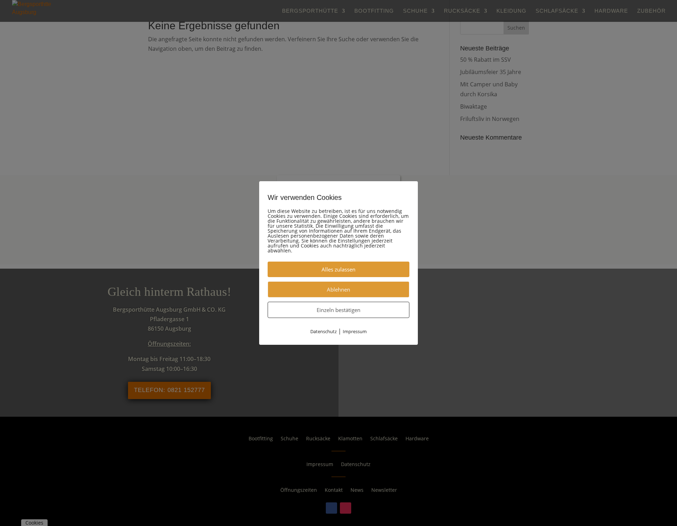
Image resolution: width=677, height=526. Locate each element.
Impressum (355, 331)
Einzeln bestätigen (338, 309)
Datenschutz (323, 331)
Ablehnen (338, 289)
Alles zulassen (338, 269)
